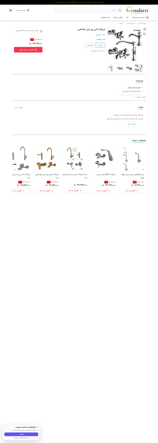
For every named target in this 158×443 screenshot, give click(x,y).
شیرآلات (121, 23)
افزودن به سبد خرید (26, 49)
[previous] (143, 169)
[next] (14, 169)
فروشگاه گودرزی (141, 23)
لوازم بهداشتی (130, 23)
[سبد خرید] (10, 10)
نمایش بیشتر (141, 97)
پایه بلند (90, 45)
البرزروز (98, 34)
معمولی (100, 45)
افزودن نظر (19, 107)
